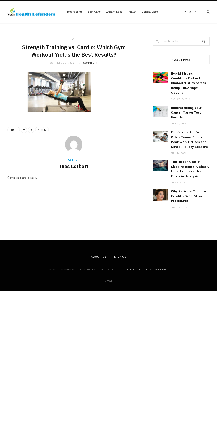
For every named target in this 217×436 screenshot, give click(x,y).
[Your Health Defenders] (31, 11)
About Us (98, 256)
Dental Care (150, 12)
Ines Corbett (74, 166)
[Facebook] (12, 89)
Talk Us (120, 256)
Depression (75, 12)
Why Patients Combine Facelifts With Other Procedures (188, 196)
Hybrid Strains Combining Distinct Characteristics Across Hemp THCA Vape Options (188, 82)
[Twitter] (12, 100)
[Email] (12, 121)
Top (110, 281)
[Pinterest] (12, 111)
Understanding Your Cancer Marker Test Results (186, 112)
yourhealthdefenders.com (145, 269)
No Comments (88, 62)
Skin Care (94, 12)
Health (131, 12)
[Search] (206, 11)
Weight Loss (114, 12)
